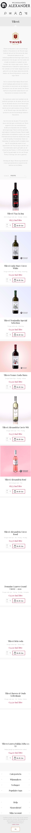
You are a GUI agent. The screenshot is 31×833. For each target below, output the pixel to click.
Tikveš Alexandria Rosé (15, 479)
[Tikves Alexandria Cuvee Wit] (15, 408)
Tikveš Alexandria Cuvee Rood (15, 533)
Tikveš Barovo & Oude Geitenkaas (15, 694)
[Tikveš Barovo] (15, 674)
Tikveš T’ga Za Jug (15, 213)
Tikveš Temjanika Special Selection (15, 321)
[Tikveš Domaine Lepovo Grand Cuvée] (15, 568)
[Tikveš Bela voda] (15, 622)
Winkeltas (20, 13)
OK (15, 829)
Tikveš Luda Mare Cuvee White (15, 267)
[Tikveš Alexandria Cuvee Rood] (15, 513)
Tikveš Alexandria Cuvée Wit (15, 427)
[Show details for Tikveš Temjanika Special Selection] (15, 302)
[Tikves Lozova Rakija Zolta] (15, 725)
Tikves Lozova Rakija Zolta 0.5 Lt (15, 744)
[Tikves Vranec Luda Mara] (15, 356)
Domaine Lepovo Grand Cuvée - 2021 (15, 587)
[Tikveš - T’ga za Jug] (15, 195)
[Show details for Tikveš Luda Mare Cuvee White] (15, 247)
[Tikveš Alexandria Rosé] (15, 461)
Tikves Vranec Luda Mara (15, 375)
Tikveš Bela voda (15, 641)
